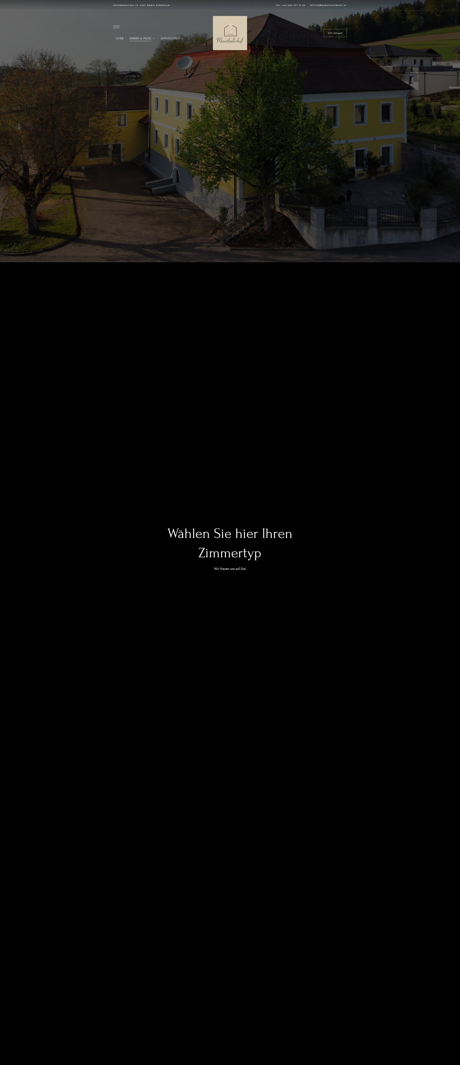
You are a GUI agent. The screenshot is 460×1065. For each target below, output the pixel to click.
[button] (335, 33)
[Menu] (116, 26)
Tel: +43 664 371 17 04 (291, 5)
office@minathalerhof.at (328, 5)
